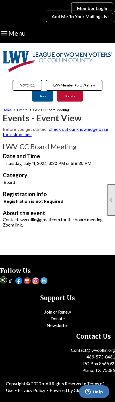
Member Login (92, 8)
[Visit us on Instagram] (35, 281)
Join (43, 96)
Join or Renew (57, 311)
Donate (69, 96)
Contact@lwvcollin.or (91, 350)
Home (7, 110)
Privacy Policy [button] (31, 390)
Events (22, 110)
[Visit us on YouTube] (27, 281)
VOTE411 (27, 85)
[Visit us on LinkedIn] (43, 281)
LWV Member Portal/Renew (74, 85)
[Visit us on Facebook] (18, 281)
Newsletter (57, 325)
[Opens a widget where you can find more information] (94, 392)
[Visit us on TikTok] (10, 281)
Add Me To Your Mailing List (80, 16)
